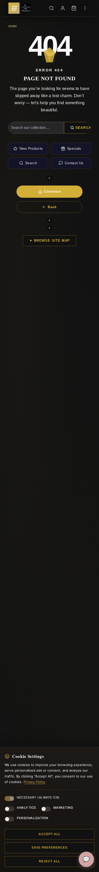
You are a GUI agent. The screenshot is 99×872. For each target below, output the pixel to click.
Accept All (49, 834)
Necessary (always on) (38, 797)
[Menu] (14, 8)
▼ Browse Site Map (49, 240)
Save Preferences (49, 847)
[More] (85, 8)
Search (83, 128)
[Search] (51, 8)
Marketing (63, 807)
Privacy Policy (34, 782)
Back (52, 207)
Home (12, 26)
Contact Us (74, 163)
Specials (74, 148)
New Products (31, 148)
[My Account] (62, 8)
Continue (52, 191)
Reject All (49, 861)
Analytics (26, 807)
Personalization (32, 818)
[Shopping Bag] (73, 8)
